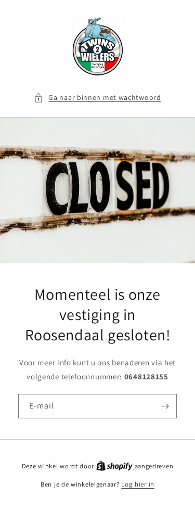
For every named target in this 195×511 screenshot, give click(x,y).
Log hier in (137, 484)
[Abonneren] (164, 406)
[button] (97, 97)
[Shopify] (115, 466)
